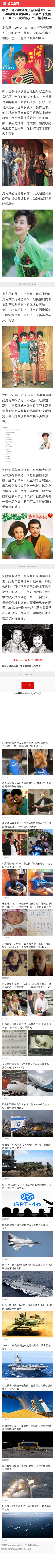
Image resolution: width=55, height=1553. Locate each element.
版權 (30, 1549)
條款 (21, 1549)
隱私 (25, 1549)
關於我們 (5, 1549)
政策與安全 (14, 1549)
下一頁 (27, 685)
